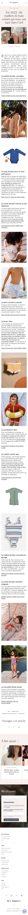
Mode (2, 854)
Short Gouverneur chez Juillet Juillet (13, 348)
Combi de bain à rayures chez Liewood (11, 478)
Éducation (3, 885)
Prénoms (3, 875)
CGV (20, 911)
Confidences (4, 873)
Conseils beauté (4, 862)
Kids (2, 881)
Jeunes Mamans (5, 871)
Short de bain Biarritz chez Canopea (13, 315)
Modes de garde (4, 887)
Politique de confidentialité (12, 911)
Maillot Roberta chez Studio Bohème (13, 96)
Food (2, 889)
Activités (3, 883)
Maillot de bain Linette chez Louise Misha (12, 598)
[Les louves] (14, 4)
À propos (9, 909)
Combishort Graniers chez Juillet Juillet (12, 447)
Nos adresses (5, 834)
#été (9, 711)
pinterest (13, 727)
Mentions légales (16, 909)
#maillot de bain (15, 711)
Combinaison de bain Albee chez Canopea (12, 227)
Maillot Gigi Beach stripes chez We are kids (12, 574)
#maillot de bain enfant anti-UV (9, 713)
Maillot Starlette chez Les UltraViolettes (9, 702)
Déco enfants (4, 850)
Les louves (14, 901)
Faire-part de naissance (6, 852)
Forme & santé (4, 864)
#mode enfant (21, 713)
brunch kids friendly (5, 839)
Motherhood (5, 868)
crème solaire (20, 440)
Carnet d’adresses (5, 860)
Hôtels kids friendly (5, 837)
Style (2, 846)
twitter (18, 727)
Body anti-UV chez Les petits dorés (13, 197)
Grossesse (3, 876)
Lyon (2, 840)
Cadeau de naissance (6, 848)
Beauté (3, 858)
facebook (8, 727)
